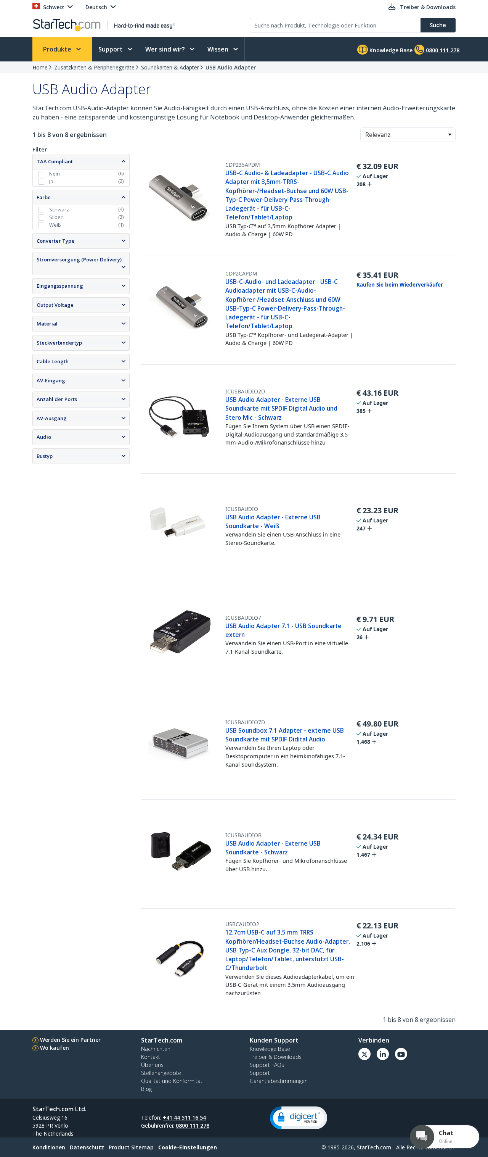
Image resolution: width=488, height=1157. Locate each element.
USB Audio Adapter (230, 67)
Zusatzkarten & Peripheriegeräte (94, 67)
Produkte (58, 49)
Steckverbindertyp (59, 342)
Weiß (55, 224)
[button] (449, 135)
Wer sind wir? (165, 49)
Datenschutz (87, 1147)
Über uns (152, 1064)
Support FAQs (267, 1064)
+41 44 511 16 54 (184, 1117)
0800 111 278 (192, 1125)
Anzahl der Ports (57, 399)
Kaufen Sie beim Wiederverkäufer (399, 284)
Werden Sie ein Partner (70, 1039)
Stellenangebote (161, 1072)
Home (40, 67)
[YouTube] (401, 1054)
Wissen (218, 49)
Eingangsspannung (60, 285)
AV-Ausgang (52, 418)
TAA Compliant (55, 161)
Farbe (44, 197)
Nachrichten (155, 1048)
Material (47, 323)
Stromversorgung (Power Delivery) (79, 259)
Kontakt (150, 1056)
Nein (54, 173)
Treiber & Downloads (276, 1056)
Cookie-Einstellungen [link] (187, 1147)
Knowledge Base (390, 50)
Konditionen (48, 1147)
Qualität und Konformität (171, 1080)
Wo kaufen (54, 1047)
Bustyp (45, 456)
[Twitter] (364, 1054)
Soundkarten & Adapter (170, 67)
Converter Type (55, 240)
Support (111, 49)
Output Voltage (55, 304)
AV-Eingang (51, 380)
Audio (44, 436)
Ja (51, 181)
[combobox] (408, 134)
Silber (56, 217)
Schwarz (59, 209)
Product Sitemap (131, 1147)
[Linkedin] (383, 1054)
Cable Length (53, 361)
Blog (146, 1089)
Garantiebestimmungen (279, 1080)
